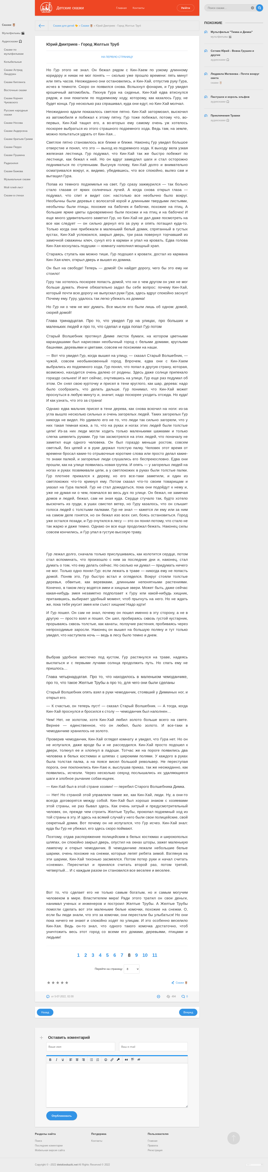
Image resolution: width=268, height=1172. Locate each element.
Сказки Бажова (13, 171)
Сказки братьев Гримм (18, 138)
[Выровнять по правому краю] (83, 1059)
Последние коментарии (49, 1145)
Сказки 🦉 (8, 24)
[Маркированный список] (91, 1059)
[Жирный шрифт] (50, 1059)
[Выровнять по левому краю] (71, 1059)
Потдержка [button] (98, 1133)
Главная (121, 7)
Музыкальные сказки (17, 179)
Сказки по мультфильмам (14, 51)
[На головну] (41, 26)
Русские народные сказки (16, 112)
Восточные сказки (15, 90)
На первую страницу (117, 56)
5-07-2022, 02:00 (64, 996)
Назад (45, 1012)
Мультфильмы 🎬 (13, 33)
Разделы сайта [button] (45, 1133)
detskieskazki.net (67, 1164)
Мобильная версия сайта (50, 1150)
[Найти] (259, 7)
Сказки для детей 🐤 (65, 25)
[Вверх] (233, 1138)
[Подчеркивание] (63, 1059)
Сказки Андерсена (15, 130)
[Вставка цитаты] (126, 1059)
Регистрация (155, 1150)
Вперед (188, 1012)
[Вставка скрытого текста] (139, 1059)
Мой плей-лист (13, 187)
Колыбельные (13, 61)
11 (154, 955)
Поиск (38, 1141)
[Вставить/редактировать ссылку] (112, 1059)
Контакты (138, 7)
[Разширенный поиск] (252, 7)
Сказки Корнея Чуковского (13, 100)
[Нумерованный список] (98, 1059)
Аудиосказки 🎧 (12, 41)
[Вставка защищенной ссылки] (118, 1059)
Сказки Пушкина (14, 155)
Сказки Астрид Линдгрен (13, 72)
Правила (153, 1145)
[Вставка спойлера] (133, 1059)
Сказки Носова (13, 122)
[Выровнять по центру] (77, 1059)
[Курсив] (56, 1059)
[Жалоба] (159, 996)
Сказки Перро (13, 147)
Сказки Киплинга (14, 82)
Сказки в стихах (14, 195)
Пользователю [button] (158, 1133)
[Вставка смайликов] (106, 1059)
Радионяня (11, 163)
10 (145, 955)
